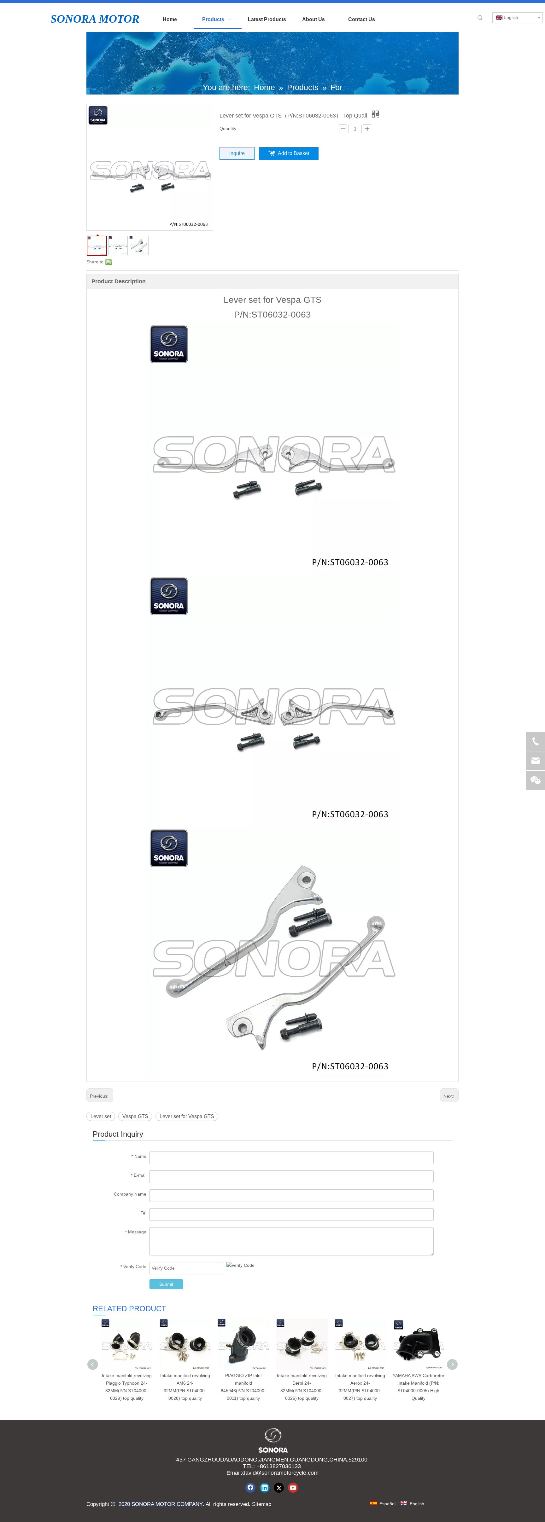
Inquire (237, 153)
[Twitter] (279, 1488)
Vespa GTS (135, 1116)
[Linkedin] (265, 1488)
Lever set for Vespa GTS (187, 1116)
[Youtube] (293, 1488)
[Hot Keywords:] (480, 18)
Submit (166, 1284)
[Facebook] (250, 1488)
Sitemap (260, 1504)
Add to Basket (293, 153)
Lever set (101, 1116)
